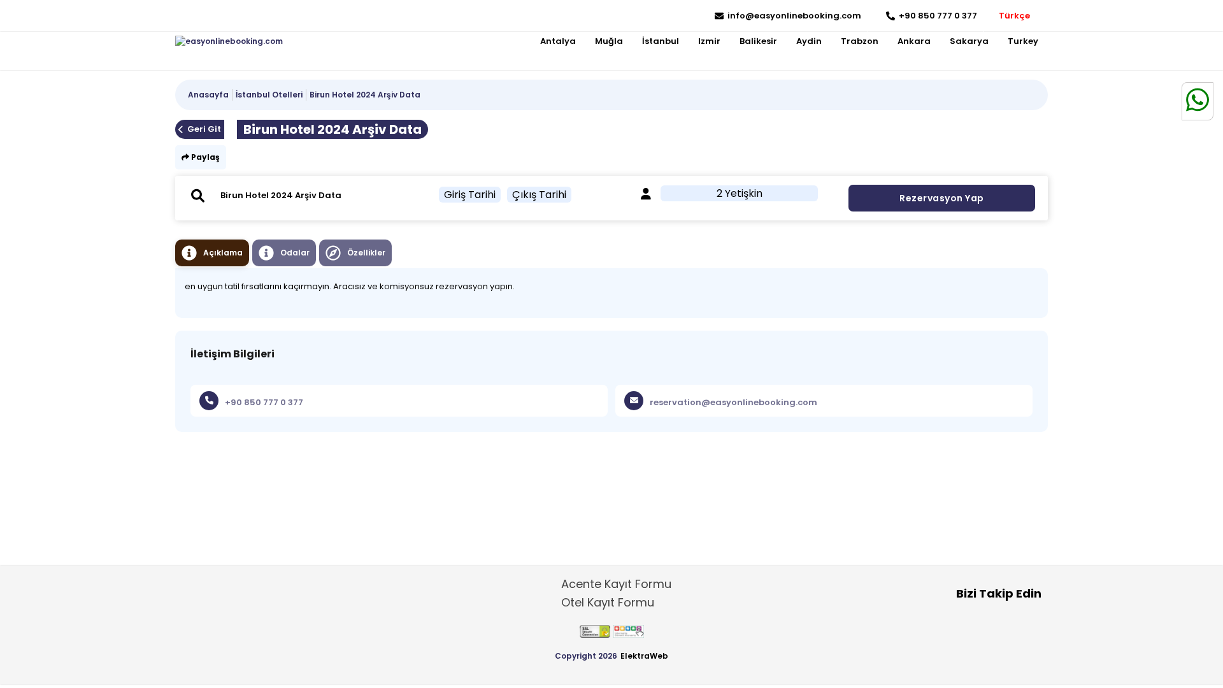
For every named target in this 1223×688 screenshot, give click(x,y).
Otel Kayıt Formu (607, 602)
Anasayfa (208, 94)
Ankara (914, 41)
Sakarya (969, 41)
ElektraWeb (644, 655)
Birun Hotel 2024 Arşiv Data (365, 94)
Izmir (709, 41)
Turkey (1023, 41)
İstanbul (660, 41)
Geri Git (204, 129)
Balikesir (758, 41)
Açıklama (223, 252)
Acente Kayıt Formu (616, 584)
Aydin (809, 41)
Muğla (609, 41)
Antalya (558, 41)
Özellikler (366, 252)
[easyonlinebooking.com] (229, 41)
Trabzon (859, 41)
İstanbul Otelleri (269, 94)
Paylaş (204, 157)
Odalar (295, 252)
